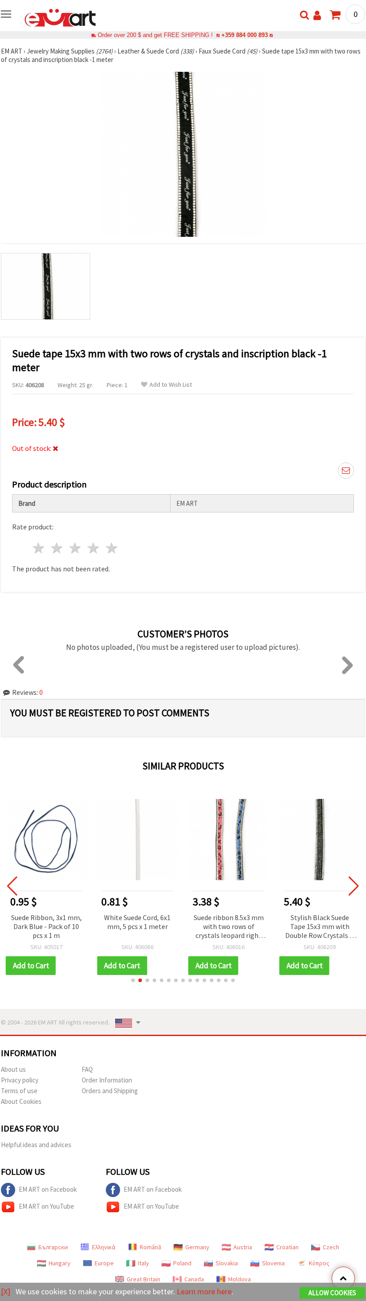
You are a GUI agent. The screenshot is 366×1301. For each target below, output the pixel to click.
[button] (133, 980)
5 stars (112, 548)
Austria (242, 1247)
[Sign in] (317, 15)
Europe (104, 1263)
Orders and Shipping (110, 1090)
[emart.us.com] (60, 17)
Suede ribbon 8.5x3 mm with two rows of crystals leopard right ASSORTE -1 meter (140, 927)
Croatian (287, 1247)
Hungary (60, 1263)
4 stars (93, 548)
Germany (197, 1247)
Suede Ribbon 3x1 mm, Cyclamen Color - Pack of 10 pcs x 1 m (322, 926)
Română (150, 1247)
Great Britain (143, 1279)
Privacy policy (19, 1080)
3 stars (76, 548)
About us (13, 1069)
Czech (331, 1247)
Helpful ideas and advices (36, 1144)
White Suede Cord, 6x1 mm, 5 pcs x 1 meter (49, 922)
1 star (39, 548)
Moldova (239, 1279)
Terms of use (19, 1090)
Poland (182, 1263)
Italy (143, 1263)
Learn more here (204, 1291)
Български (53, 1247)
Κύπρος (319, 1263)
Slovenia (273, 1263)
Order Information (107, 1080)
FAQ (87, 1069)
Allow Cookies (332, 1293)
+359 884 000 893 (244, 35)
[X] (5, 1291)
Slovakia (227, 1263)
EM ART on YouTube (46, 1206)
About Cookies (21, 1101)
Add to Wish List (171, 384)
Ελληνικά (104, 1247)
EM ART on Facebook (48, 1189)
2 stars (57, 548)
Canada (194, 1279)
